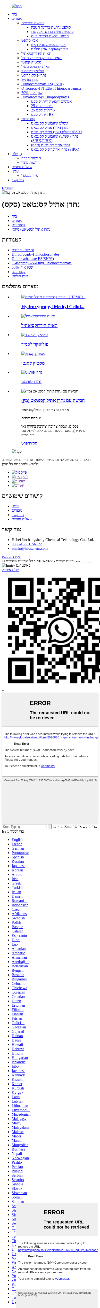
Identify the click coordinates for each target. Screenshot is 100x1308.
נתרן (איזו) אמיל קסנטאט (49, 127)
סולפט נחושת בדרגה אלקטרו (52, 32)
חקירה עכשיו (11, 557)
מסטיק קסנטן (31, 62)
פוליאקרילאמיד (32, 71)
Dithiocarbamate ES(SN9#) (42, 84)
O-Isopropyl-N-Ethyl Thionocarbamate (51, 88)
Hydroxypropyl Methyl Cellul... (52, 306)
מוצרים (17, 18)
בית (14, 14)
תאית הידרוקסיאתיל (36, 53)
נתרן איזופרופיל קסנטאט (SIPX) (55, 149)
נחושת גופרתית (32, 23)
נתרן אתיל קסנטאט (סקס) (50, 145)
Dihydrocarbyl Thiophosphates (45, 97)
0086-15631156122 (27, 544)
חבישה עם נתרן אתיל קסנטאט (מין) (53, 400)
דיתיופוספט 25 (42, 106)
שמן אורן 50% (31, 93)
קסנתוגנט (28, 119)
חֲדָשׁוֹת (17, 154)
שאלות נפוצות (22, 167)
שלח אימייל (10, 570)
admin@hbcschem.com (30, 548)
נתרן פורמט (29, 80)
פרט (24, 443)
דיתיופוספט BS (42, 114)
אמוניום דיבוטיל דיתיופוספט (51, 101)
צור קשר (18, 180)
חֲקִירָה (32, 443)
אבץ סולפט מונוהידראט (48, 45)
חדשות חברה (31, 158)
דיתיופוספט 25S (43, 110)
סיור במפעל (29, 175)
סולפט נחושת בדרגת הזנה (50, 36)
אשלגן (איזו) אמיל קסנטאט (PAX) (56, 132)
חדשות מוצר (30, 162)
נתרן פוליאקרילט (33, 75)
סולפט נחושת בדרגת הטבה (51, 27)
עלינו (15, 171)
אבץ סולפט (29, 40)
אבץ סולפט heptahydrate (49, 49)
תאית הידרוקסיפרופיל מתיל (41, 58)
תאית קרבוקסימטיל (35, 66)
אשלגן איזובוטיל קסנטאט (49, 123)
